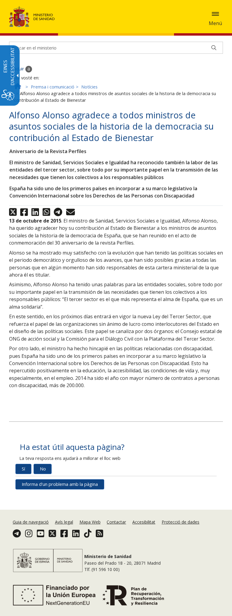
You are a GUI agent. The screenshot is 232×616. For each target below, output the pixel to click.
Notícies (89, 87)
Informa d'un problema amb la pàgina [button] (60, 484)
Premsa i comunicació (52, 87)
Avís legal (64, 522)
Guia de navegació (31, 522)
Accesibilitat (143, 522)
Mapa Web (90, 522)
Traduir (17, 69)
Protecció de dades (180, 522)
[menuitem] (31, 522)
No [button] (43, 469)
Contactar (116, 522)
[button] (215, 14)
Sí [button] (23, 469)
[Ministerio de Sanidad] (32, 16)
